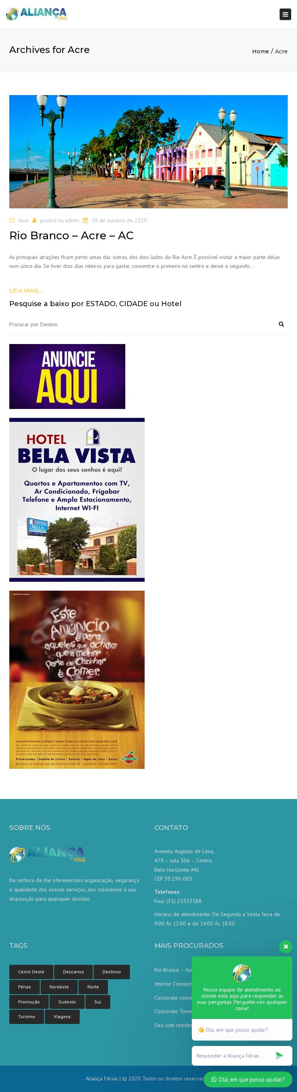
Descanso (73, 971)
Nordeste (59, 987)
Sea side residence (176, 1025)
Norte (93, 987)
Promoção (29, 1002)
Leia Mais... (25, 290)
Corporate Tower (174, 1011)
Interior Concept (173, 983)
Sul (97, 1002)
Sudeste (67, 1002)
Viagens (62, 1016)
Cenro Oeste (31, 971)
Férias (24, 987)
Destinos (111, 971)
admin (72, 220)
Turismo (26, 1016)
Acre (23, 220)
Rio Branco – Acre (175, 969)
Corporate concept (176, 997)
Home (260, 51)
